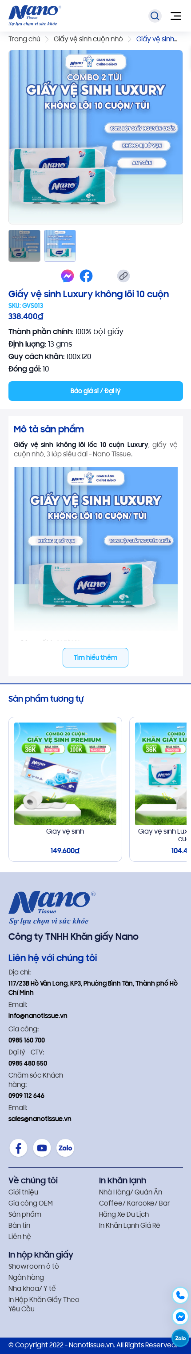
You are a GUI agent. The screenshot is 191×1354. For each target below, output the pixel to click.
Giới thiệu (23, 1193)
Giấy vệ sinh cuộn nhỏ (88, 39)
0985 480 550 (27, 1064)
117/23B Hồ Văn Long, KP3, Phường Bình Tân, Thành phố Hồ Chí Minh (93, 989)
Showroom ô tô (33, 1267)
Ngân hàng (26, 1278)
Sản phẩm (24, 1215)
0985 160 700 (26, 1041)
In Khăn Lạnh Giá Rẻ (129, 1226)
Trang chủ (24, 39)
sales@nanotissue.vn (40, 1119)
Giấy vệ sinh (65, 832)
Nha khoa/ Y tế (32, 1289)
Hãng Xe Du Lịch (124, 1215)
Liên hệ (19, 1237)
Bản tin (19, 1226)
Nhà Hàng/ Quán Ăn (130, 1193)
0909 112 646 (26, 1096)
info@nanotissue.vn (38, 1016)
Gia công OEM (30, 1204)
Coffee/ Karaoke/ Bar (134, 1204)
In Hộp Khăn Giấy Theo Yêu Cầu (44, 1305)
